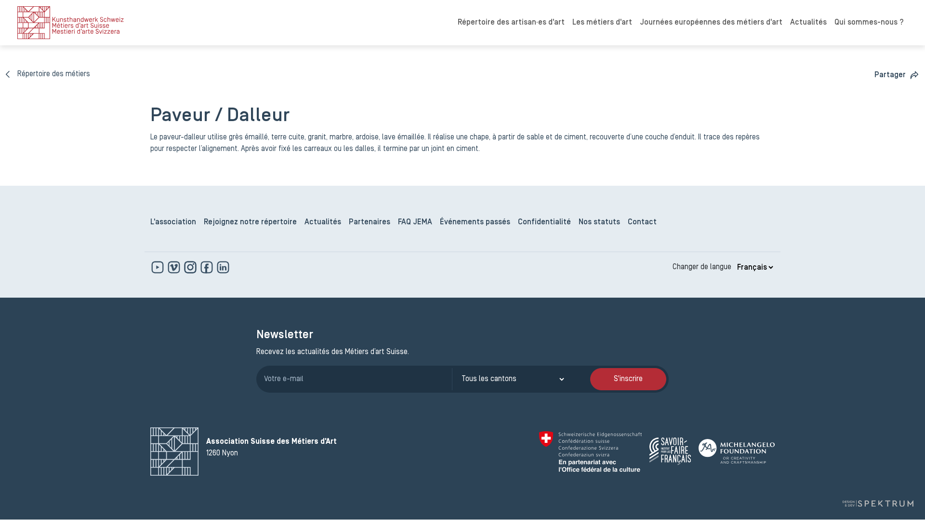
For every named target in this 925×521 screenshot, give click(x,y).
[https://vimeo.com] (175, 267)
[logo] (70, 22)
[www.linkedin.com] (223, 267)
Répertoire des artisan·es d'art (511, 22)
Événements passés (475, 222)
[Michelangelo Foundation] (737, 451)
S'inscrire (628, 379)
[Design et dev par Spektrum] (877, 503)
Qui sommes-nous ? (869, 22)
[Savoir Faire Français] (670, 451)
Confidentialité (544, 222)
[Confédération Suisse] (590, 451)
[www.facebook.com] (207, 267)
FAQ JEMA (415, 222)
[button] (896, 75)
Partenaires (369, 222)
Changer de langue (702, 267)
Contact (642, 222)
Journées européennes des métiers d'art (711, 22)
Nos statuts (599, 222)
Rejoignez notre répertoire (250, 222)
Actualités (808, 22)
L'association (173, 222)
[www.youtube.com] (158, 267)
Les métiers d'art (602, 22)
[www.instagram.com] (191, 267)
